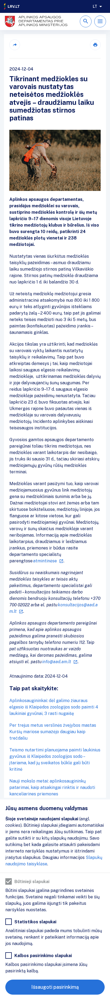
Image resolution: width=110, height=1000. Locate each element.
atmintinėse (45, 560)
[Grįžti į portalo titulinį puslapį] (12, 6)
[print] (95, 44)
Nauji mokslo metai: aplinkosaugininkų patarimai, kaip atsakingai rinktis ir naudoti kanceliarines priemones (52, 787)
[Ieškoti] (86, 21)
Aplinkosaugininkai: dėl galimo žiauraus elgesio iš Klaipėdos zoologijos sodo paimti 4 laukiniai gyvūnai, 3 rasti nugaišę (53, 707)
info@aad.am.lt (56, 661)
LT (95, 6)
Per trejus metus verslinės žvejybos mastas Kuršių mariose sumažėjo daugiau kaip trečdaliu (52, 732)
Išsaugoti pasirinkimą (55, 987)
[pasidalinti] (14, 44)
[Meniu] (100, 21)
